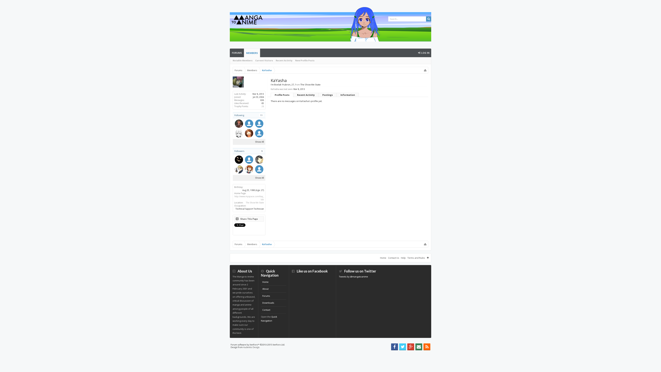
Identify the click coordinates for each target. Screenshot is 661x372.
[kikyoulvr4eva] (259, 160)
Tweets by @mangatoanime (353, 276)
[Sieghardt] (249, 133)
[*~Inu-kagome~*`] (259, 169)
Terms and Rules (416, 257)
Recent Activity (284, 60)
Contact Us (393, 257)
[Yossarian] (239, 124)
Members (252, 53)
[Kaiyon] (239, 133)
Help (403, 257)
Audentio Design (251, 347)
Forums (237, 52)
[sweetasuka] (259, 124)
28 (262, 106)
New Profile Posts (304, 60)
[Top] (655, 358)
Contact (266, 309)
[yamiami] (249, 160)
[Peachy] (249, 169)
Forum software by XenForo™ (258, 344)
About (265, 288)
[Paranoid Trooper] (259, 133)
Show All (259, 141)
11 (261, 115)
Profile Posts (282, 94)
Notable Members (243, 60)
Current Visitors (264, 60)
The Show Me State (255, 202)
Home (383, 257)
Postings (327, 94)
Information (347, 94)
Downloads (268, 302)
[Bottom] (655, 365)
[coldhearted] (239, 169)
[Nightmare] (239, 160)
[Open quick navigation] (425, 70)
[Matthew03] (249, 124)
